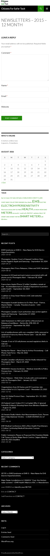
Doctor (30, 202)
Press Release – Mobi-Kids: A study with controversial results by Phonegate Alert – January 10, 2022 (24, 379)
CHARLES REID (27, 198)
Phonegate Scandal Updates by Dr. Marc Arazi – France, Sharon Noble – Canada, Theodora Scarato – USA (23, 303)
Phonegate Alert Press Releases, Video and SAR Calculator (25, 268)
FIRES (19, 209)
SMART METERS (30, 216)
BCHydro (19, 198)
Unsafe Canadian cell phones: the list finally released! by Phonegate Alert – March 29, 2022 (23, 361)
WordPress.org (7, 541)
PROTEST (30, 213)
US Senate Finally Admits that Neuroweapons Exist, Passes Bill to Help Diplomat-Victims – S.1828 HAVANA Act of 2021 (25, 416)
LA (34, 209)
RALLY (41, 213)
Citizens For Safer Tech (13, 8)
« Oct (3, 182)
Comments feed (7, 537)
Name (4, 85)
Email (4, 96)
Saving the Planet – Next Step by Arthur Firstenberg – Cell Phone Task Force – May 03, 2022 (24, 351)
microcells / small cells (20, 213)
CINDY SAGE (5, 202)
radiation (36, 213)
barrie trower (5, 198)
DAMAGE (21, 202)
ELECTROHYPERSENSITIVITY (20, 205)
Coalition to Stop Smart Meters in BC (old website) (21, 296)
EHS (35, 201)
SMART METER (15, 217)
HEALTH (27, 209)
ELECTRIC (43, 202)
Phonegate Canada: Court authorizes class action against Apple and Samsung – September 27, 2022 (24, 313)
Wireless (4, 219)
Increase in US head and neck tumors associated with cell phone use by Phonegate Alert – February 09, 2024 (24, 276)
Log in (3, 528)
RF (45, 213)
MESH (37, 209)
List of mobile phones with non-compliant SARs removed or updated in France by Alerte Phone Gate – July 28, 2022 (24, 333)
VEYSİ (3, 473)
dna (26, 202)
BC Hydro (13, 198)
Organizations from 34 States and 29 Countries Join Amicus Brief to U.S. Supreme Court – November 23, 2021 (24, 388)
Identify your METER (22, 487)
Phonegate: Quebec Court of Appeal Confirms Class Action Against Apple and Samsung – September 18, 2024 (24, 260)
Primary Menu (47, 9)
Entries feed (6, 532)
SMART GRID (5, 217)
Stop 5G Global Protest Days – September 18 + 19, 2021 (24, 396)
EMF (14, 209)
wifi (42, 217)
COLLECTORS (14, 202)
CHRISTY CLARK (37, 198)
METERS (6, 212)
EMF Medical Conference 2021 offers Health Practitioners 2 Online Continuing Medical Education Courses (24, 427)
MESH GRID (43, 209)
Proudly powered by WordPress (12, 553)
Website (5, 106)
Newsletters (44, 482)
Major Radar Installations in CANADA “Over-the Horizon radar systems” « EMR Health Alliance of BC (23, 481)
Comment (6, 53)
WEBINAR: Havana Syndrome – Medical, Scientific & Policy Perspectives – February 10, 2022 (24, 370)
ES (16, 209)
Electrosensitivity (6, 209)
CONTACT (11, 492)
